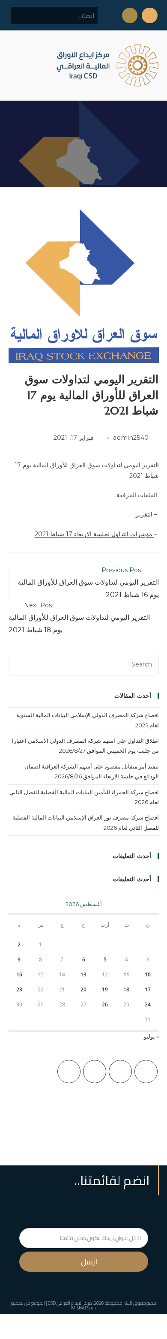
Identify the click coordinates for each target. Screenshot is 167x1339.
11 (126, 974)
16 (19, 974)
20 (83, 989)
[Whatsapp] (129, 15)
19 (105, 989)
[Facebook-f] (149, 15)
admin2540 (131, 437)
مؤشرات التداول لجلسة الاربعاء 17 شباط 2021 (94, 534)
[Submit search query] (21, 15)
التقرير (144, 514)
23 (19, 989)
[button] (15, 65)
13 (83, 974)
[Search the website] (54, 15)
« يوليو (151, 1036)
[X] (146, 1071)
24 (148, 1004)
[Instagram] (94, 1071)
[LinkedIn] (69, 1071)
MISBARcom (83, 1307)
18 (126, 989)
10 (148, 974)
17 (148, 989)
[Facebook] (120, 1071)
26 (105, 1004)
